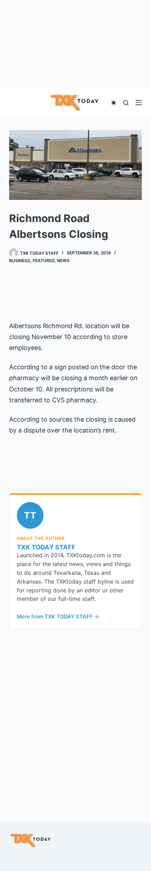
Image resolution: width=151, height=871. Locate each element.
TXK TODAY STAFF (46, 547)
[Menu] (139, 102)
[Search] (126, 102)
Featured (43, 260)
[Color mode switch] (113, 102)
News (63, 260)
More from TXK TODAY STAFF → (58, 616)
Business (19, 260)
